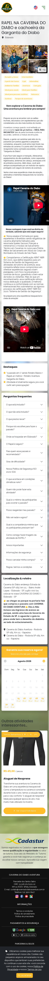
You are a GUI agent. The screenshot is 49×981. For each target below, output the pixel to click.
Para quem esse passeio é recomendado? (18, 453)
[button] (27, 7)
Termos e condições (24, 911)
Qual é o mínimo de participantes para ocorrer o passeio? (21, 501)
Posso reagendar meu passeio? (20, 510)
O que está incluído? (15, 404)
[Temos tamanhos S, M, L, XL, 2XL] (24, 748)
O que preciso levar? (15, 419)
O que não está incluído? (17, 412)
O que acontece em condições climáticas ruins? (20, 480)
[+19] (15, 59)
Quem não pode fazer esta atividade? (18, 491)
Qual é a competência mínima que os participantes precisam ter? (22, 526)
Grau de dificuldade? (15, 461)
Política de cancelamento (24, 914)
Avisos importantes (15, 545)
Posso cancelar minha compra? (20, 560)
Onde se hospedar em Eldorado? (21, 437)
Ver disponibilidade (26, 811)
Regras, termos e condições (19, 567)
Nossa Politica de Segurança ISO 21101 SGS (21, 470)
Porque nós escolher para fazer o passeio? (21, 428)
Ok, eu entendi (24, 975)
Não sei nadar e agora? (17, 517)
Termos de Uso (34, 969)
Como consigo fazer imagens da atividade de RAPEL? (21, 536)
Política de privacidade (24, 916)
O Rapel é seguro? (14, 444)
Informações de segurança (18, 552)
